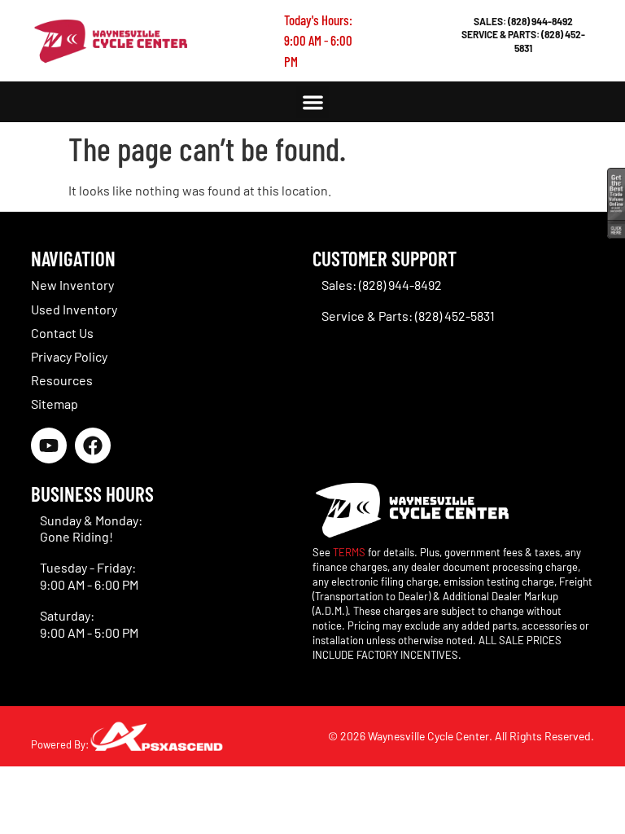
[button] (313, 102)
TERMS (349, 552)
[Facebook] (93, 445)
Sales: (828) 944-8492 (523, 21)
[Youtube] (49, 445)
